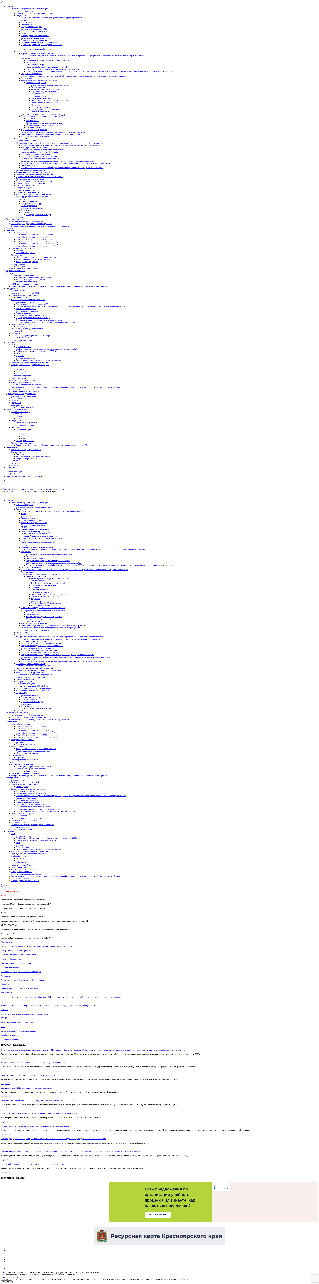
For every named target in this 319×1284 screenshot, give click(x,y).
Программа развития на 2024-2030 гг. (32, 192)
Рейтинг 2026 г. (22, 338)
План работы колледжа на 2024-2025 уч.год (34, 237)
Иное (23, 47)
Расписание (21, 373)
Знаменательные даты (25, 190)
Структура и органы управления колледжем (34, 13)
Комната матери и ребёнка (42, 107)
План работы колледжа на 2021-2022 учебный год (37, 246)
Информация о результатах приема (35, 136)
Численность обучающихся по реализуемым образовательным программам (53, 132)
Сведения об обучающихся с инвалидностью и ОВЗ (48, 67)
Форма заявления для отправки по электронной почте (39, 320)
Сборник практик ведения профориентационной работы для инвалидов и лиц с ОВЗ (52, 445)
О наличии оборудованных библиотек (37, 154)
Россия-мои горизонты (40, 112)
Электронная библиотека (21, 382)
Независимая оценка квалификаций (31, 279)
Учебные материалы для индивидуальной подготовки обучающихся (40, 226)
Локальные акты (28, 24)
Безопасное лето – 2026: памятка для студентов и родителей (26, 1088)
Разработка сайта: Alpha (11, 1277)
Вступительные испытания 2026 (25, 293)
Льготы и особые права (26, 309)
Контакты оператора (34, 127)
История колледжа (24, 188)
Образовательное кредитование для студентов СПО (43, 116)
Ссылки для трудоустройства (23, 396)
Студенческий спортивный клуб (45, 103)
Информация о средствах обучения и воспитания (42, 150)
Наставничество (18, 264)
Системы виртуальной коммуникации (27, 221)
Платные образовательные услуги (30, 170)
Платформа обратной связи (22, 389)
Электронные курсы (14, 472)
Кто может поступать (25, 302)
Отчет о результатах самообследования (37, 49)
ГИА (13, 344)
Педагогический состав (26, 141)
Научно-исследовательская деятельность (38, 53)
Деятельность (11, 230)
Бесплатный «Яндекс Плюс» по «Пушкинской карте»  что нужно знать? (32, 1164)
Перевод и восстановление (27, 313)
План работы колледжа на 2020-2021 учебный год (37, 244)
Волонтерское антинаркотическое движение (50, 85)
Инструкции (26, 212)
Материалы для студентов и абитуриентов (44, 123)
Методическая (17, 255)
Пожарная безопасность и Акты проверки (39, 42)
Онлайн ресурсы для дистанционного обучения (31, 224)
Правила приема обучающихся (34, 40)
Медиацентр (36, 105)
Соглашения (16, 427)
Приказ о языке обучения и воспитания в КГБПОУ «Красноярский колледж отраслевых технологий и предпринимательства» (74, 76)
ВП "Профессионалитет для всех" (25, 284)
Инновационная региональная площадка (33, 277)
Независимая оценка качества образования (34, 194)
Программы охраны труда (32, 203)
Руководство (21, 139)
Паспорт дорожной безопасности (35, 36)
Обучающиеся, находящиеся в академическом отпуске (49, 60)
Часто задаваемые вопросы (22, 340)
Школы (19, 416)
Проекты (10, 273)
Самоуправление (38, 87)
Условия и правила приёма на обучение (28, 300)
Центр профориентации (16, 409)
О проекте (30, 118)
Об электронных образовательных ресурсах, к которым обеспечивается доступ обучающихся (60, 145)
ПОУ (18, 418)
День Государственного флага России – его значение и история (28, 1075)
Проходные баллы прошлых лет (24, 331)
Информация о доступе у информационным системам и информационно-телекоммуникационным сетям (65, 163)
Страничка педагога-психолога (44, 92)
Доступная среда (28, 165)
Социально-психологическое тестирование (49, 100)
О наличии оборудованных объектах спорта (39, 156)
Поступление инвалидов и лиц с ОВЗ (32, 304)
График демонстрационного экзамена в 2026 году (37, 351)
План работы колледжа (21, 232)
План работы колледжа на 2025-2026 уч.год (34, 235)
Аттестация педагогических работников (33, 259)
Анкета (4, 885)
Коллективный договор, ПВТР (34, 29)
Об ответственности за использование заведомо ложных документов (45, 322)
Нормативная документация (23, 380)
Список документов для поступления (27, 329)
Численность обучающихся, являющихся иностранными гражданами (50, 134)
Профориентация (23, 429)
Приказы (20, 217)
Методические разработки (27, 262)
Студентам (20, 266)
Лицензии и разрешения (31, 74)
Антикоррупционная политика (34, 31)
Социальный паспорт (35, 65)
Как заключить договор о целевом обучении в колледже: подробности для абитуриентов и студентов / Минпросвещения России (65, 387)
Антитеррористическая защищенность (32, 197)
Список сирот (32, 62)
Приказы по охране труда (32, 208)
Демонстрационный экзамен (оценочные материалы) (38, 360)
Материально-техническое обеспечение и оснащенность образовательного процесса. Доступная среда (59, 143)
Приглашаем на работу (25, 407)
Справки (19, 250)
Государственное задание (31, 27)
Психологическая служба (41, 98)
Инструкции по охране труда (38, 215)
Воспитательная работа (36, 83)
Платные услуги (18, 333)
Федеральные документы (26, 425)
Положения (26, 210)
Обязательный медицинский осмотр (31, 315)
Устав (23, 20)
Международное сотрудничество (30, 179)
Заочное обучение (18, 378)
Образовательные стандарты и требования (34, 181)
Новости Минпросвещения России (26, 385)
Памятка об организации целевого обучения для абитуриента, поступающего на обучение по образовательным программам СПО (71, 306)
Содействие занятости (15, 271)
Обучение (15, 461)
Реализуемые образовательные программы (39, 80)
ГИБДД (24, 33)
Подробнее (5, 887)
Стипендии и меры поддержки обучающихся (35, 183)
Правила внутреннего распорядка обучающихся (41, 45)
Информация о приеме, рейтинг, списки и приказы (32, 335)
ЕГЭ (18, 353)
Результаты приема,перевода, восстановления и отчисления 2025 (53, 69)
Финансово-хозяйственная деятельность (33, 172)
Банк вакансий (17, 398)
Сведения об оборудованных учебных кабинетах (42, 152)
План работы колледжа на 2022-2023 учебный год (37, 241)
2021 (23, 438)
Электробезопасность (30, 201)
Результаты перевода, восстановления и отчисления (43, 114)
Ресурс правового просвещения (24, 268)
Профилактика (37, 94)
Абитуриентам (12, 288)
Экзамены (20, 369)
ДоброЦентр (11, 447)
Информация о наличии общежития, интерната (41, 159)
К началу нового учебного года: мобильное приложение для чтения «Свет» (33, 1062)
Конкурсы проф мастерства (22, 248)
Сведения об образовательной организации (29, 9)
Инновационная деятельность (23, 275)
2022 (23, 436)
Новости (9, 228)
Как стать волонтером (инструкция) (26, 450)
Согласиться (7, 1282)
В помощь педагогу (39, 96)
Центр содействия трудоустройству (21, 394)
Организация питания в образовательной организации (39, 177)
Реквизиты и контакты (25, 185)
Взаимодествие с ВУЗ (25, 441)
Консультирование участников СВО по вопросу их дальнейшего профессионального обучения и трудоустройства (59, 286)
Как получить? (32, 121)
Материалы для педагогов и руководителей (44, 125)
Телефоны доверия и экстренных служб (48, 89)
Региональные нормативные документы (33, 456)
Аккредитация (27, 78)
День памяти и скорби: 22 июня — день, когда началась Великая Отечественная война (38, 1101)
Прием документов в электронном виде (33, 318)
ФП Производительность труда (24, 282)
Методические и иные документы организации (36, 257)
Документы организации (26, 459)
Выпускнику (16, 405)
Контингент (26, 58)
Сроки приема (22, 297)
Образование (21, 51)
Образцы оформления (25, 358)
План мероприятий (29, 206)
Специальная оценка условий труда (36, 38)
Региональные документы (27, 423)
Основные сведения (24, 11)
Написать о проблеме (158, 1215)
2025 (23, 432)
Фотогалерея (21, 326)
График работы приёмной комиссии (26, 295)
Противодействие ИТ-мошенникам (46, 109)
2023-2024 (25, 434)
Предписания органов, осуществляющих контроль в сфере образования (51, 18)
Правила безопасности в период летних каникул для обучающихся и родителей (35, 1126)
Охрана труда (21, 199)
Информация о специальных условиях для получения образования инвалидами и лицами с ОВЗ (62, 168)
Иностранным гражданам (27, 311)
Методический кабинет (21, 443)
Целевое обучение (18, 291)
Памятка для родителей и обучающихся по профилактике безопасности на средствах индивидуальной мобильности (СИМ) (53, 1139)
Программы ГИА (23, 347)
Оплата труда (26, 22)
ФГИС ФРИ (11, 474)
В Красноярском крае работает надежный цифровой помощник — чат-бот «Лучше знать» (39, 1113)
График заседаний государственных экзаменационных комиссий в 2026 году (48, 349)
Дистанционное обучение (17, 219)
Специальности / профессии (23, 324)
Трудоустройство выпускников (34, 130)
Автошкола (11, 467)
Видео (13, 463)
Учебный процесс (18, 367)
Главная (9, 6)
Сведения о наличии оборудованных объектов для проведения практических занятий (57, 161)
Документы (21, 15)
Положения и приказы (25, 253)
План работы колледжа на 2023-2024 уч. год (34, 239)
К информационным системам (34, 147)
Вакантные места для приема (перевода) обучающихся (39, 174)
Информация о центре (20, 412)
